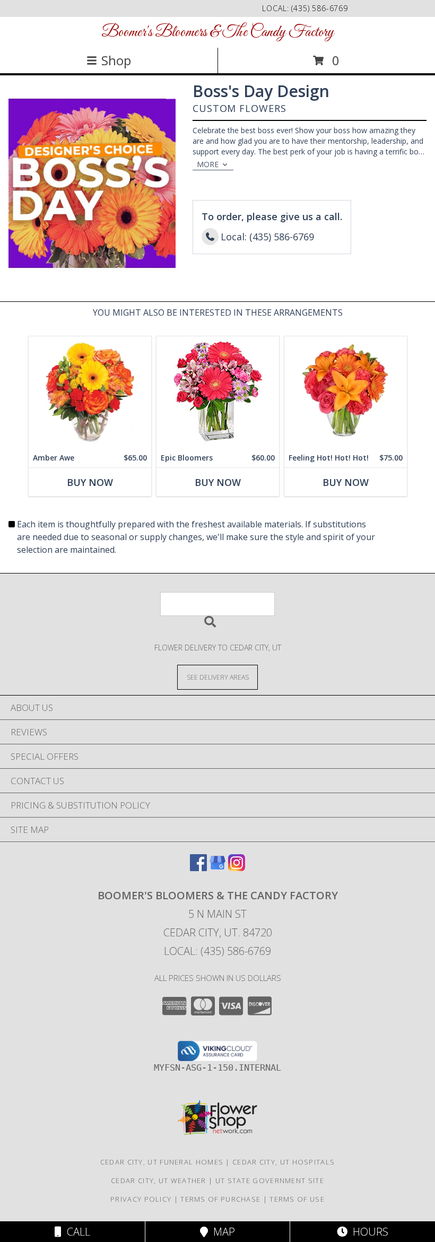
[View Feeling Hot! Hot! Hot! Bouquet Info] (345, 392)
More (208, 164)
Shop (116, 60)
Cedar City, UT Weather (158, 1180)
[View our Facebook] (198, 868)
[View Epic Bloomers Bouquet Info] (217, 392)
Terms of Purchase (220, 1199)
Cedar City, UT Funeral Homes (161, 1162)
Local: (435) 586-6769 (217, 951)
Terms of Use (297, 1199)
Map (221, 1231)
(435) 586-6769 (319, 8)
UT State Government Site (269, 1180)
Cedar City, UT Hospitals (283, 1162)
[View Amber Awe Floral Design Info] (90, 392)
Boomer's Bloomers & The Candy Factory (217, 32)
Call (76, 1231)
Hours (367, 1231)
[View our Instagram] (236, 868)
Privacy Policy (140, 1199)
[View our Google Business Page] (217, 868)
